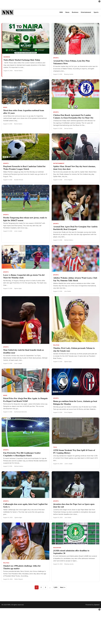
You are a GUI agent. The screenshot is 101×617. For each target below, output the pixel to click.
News (5, 107)
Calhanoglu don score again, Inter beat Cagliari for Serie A (25, 505)
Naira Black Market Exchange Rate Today (22, 59)
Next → (62, 587)
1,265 (55, 587)
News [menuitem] (67, 12)
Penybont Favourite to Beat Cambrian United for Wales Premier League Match (24, 167)
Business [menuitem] (75, 12)
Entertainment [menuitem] (86, 12)
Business (7, 57)
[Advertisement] (50, 4)
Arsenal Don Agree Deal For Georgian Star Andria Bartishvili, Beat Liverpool (75, 228)
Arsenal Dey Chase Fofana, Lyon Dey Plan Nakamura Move (71, 62)
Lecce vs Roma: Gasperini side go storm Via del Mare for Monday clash (23, 276)
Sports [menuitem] (96, 12)
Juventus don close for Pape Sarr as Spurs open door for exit (73, 505)
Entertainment (58, 163)
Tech (55, 447)
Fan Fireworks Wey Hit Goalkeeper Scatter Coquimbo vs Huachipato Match (22, 454)
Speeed (96, 605)
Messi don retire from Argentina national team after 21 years (23, 111)
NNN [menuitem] (61, 12)
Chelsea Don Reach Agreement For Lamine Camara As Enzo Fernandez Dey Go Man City (73, 116)
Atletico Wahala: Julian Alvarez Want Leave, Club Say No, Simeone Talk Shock (75, 279)
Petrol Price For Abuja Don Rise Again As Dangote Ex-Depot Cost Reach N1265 (25, 399)
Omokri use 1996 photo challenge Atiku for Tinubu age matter (22, 567)
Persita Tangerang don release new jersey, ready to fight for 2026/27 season (25, 219)
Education (57, 547)
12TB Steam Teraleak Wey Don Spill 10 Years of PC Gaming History (74, 451)
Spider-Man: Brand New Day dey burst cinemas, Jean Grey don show (74, 167)
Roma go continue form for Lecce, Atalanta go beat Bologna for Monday (75, 402)
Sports (56, 58)
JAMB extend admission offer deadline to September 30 (71, 552)
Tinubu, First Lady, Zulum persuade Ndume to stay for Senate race (74, 349)
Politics (56, 345)
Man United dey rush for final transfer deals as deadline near (23, 351)
